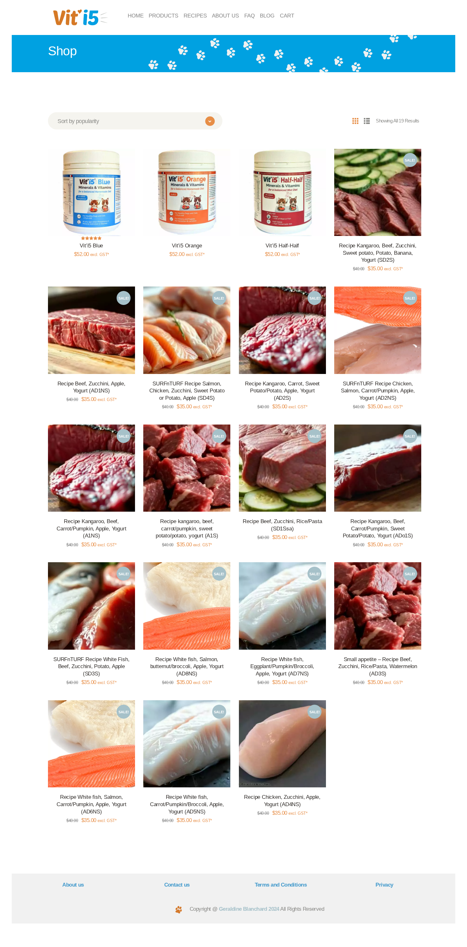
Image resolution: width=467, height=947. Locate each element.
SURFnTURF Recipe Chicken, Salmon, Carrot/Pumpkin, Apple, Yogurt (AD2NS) (378, 390)
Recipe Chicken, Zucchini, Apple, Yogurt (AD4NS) (282, 800)
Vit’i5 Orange (187, 245)
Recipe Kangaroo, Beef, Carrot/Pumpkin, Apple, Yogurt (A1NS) (91, 528)
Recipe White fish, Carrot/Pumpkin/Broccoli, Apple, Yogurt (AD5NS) (187, 804)
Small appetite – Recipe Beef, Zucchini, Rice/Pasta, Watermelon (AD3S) (377, 666)
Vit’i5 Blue (91, 245)
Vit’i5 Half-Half (282, 245)
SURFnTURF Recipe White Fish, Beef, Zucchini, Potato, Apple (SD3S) (91, 666)
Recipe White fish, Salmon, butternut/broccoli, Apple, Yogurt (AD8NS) (187, 666)
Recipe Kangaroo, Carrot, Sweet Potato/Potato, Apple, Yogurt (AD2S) (282, 390)
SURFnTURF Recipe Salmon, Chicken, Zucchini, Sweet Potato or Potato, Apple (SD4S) (187, 390)
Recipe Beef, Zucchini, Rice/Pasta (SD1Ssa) (282, 525)
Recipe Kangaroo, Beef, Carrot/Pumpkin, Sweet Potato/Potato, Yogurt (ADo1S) (378, 528)
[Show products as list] (366, 120)
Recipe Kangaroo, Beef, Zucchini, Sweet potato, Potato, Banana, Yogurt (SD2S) (377, 252)
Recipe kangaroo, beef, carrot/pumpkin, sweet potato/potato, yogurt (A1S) (187, 528)
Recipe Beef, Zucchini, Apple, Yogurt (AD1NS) (91, 387)
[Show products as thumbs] (355, 120)
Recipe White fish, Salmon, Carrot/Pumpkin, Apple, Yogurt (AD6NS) (91, 804)
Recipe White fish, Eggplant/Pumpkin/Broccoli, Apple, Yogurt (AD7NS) (282, 666)
